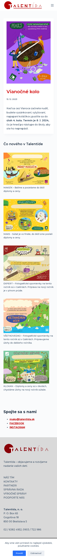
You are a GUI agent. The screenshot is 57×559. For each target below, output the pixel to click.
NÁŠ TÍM (8, 477)
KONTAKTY (10, 481)
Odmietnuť (35, 553)
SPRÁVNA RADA (13, 489)
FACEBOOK (17, 423)
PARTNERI (10, 485)
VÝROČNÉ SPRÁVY (15, 493)
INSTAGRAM (17, 427)
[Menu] (52, 5)
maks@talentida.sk (22, 419)
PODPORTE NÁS (13, 497)
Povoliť (19, 553)
